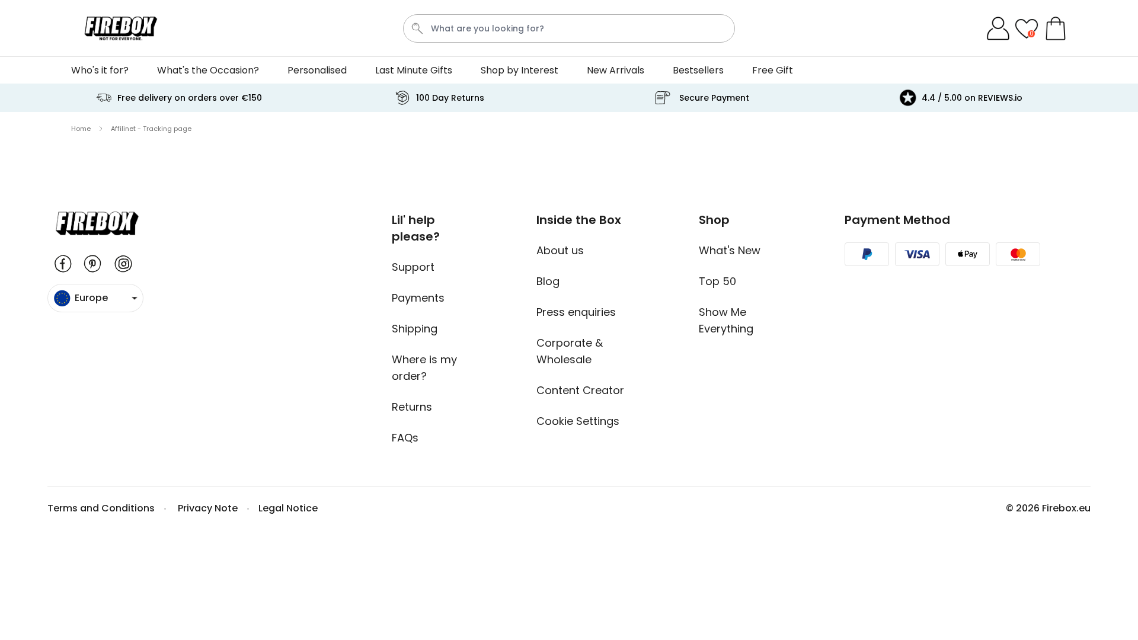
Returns (412, 406)
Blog (548, 281)
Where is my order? (424, 367)
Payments (418, 297)
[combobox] (569, 28)
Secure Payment (714, 98)
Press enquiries (576, 312)
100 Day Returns (450, 98)
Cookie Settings (577, 421)
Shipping (414, 328)
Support (413, 267)
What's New (729, 250)
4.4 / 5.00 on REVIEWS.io (972, 98)
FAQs (405, 437)
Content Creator (580, 390)
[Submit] (417, 28)
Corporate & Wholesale (569, 351)
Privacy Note (208, 508)
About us (560, 250)
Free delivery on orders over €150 (189, 98)
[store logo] (121, 28)
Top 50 (717, 281)
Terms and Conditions (101, 508)
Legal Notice (288, 508)
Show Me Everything (726, 320)
